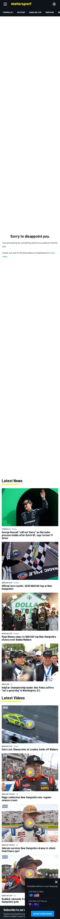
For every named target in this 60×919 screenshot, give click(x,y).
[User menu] (54, 4)
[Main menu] (5, 4)
